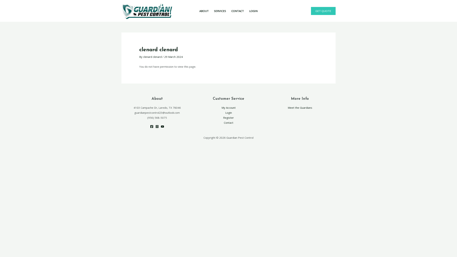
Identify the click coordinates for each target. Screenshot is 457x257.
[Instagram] (157, 126)
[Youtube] (162, 126)
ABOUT (204, 11)
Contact (228, 122)
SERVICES (220, 11)
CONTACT (237, 11)
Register (228, 117)
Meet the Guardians (300, 107)
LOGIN (253, 11)
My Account (229, 107)
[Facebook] (151, 126)
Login (228, 112)
